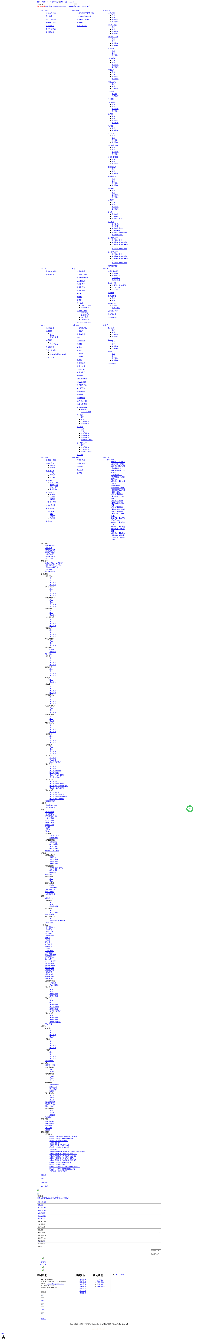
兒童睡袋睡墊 (82, 407)
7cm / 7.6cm (54, 344)
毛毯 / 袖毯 (116, 308)
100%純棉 (111, 102)
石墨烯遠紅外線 (82, 278)
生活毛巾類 (50, 511)
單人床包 (115, 214)
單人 (113, 15)
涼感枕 (79, 300)
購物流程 (83, 1282)
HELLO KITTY (82, 369)
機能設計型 (112, 283)
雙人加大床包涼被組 (119, 249)
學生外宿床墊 (51, 350)
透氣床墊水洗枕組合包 (58, 354)
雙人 (113, 17)
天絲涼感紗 (116, 275)
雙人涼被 (80, 455)
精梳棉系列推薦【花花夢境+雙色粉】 (117, 514)
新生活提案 (50, 32)
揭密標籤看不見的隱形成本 (59, 1145)
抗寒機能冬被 (113, 311)
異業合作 (100, 1284)
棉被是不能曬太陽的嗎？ (59, 1141)
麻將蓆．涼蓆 (51, 460)
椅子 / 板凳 (54, 487)
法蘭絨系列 (81, 391)
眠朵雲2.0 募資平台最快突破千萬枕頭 (63, 1136)
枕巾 (51, 514)
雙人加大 (115, 19)
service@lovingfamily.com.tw (55, 1284)
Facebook (71, 2)
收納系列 (49, 480)
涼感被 (105, 268)
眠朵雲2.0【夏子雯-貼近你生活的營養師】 (118, 529)
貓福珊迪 (80, 357)
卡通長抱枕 (85, 307)
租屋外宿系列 (113, 157)
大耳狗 (79, 344)
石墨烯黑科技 (113, 317)
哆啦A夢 (80, 375)
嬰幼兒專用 (54, 337)
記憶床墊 (49, 340)
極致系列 (111, 70)
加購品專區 (50, 26)
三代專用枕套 (51, 274)
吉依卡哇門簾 (51, 502)
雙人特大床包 (117, 254)
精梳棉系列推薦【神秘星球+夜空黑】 (117, 503)
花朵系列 (111, 200)
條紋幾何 (111, 188)
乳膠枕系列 (81, 290)
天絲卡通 (80, 395)
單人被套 (115, 216)
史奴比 (79, 347)
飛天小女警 (81, 341)
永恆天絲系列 (113, 37)
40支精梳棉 (85, 315)
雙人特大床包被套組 (119, 256)
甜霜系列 (115, 273)
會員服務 (83, 1293)
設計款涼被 (116, 287)
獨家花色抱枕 (51, 505)
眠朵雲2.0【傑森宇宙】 (58, 1164)
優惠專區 (75, 10)
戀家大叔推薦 (50, 6)
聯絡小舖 (63, 2)
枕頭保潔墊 (112, 363)
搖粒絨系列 (112, 167)
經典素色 (111, 133)
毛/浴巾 (52, 518)
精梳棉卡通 (81, 398)
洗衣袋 (52, 468)
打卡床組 (111, 99)
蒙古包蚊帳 (50, 508)
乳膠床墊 (49, 331)
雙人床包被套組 (117, 228)
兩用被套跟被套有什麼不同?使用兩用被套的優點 (118, 490)
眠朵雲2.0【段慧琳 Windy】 (60, 1147)
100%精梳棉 (112, 58)
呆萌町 (74, 6)
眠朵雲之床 (50, 328)
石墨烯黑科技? (116, 475)
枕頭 (73, 268)
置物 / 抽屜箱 (55, 483)
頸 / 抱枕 (80, 303)
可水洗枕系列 (82, 274)
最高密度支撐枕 (51, 271)
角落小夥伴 (81, 366)
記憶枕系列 (81, 284)
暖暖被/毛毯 (112, 303)
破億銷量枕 (81, 271)
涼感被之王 (116, 278)
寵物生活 (49, 521)
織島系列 (111, 48)
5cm (51, 333)
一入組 (52, 473)
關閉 (3, 1333)
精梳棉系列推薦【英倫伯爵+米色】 (62, 1158)
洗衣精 (52, 465)
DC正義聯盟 (81, 382)
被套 (82, 419)
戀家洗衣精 (68, 6)
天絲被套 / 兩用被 (83, 19)
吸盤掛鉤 (53, 489)
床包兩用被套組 (87, 440)
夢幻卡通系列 (82, 401)
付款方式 (83, 1284)
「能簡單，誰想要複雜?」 (59, 1171)
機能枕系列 (81, 287)
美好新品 (49, 16)
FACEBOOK (119, 1274)
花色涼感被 (116, 280)
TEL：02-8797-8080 (47, 1280)
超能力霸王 (81, 372)
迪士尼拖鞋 (50, 492)
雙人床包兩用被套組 (119, 232)
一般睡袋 (84, 409)
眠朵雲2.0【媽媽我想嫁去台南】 (61, 1162)
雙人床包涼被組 (117, 235)
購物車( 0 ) (46, 2)
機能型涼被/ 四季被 (119, 285)
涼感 (62, 6)
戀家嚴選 (75, 457)
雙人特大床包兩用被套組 (59, 797)
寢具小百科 (107, 457)
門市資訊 (55, 2)
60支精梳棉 (85, 319)
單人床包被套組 (117, 218)
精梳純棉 (80, 22)
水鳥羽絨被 (112, 314)
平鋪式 (110, 351)
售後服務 (83, 1286)
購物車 (43, 1175)
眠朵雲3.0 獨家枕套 (84, 322)
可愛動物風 (112, 176)
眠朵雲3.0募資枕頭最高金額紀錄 (61, 1138)
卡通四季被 (112, 296)
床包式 (110, 340)
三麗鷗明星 (81, 363)
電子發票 (83, 1291)
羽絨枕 (79, 293)
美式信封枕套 (113, 266)
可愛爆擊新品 (82, 328)
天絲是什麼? (115, 485)
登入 (38, 2)
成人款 (52, 499)
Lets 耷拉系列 (86, 305)
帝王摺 (114, 94)
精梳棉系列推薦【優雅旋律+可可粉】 (117, 496)
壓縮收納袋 (50, 471)
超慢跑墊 (86, 6)
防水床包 (111, 328)
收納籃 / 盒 (54, 485)
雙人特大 (115, 22)
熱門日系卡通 (82, 385)
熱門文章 (110, 459)
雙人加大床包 (117, 240)
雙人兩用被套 (117, 230)
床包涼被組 (85, 423)
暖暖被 (114, 306)
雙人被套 (115, 226)
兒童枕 (79, 297)
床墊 (43, 325)
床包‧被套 (106, 10)
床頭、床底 (50, 357)
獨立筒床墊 (50, 347)
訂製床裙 (111, 91)
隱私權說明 (101, 1286)
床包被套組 (85, 421)
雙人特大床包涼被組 (119, 263)
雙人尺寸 (111, 222)
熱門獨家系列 (113, 145)
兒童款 (52, 497)
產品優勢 (83, 1280)
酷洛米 (79, 350)
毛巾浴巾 (80, 470)
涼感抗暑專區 (113, 271)
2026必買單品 (51, 22)
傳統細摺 (115, 96)
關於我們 (44, 1182)
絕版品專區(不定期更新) (85, 13)
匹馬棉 (110, 126)
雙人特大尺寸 (113, 252)
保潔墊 (105, 325)
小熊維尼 (80, 353)
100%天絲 (111, 13)
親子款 (52, 494)
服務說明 (44, 1186)
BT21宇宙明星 (82, 379)
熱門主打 (44, 10)
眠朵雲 (57, 6)
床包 (82, 417)
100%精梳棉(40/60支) (84, 16)
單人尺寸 (111, 212)
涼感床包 (111, 114)
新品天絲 (80, 6)
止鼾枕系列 (81, 281)
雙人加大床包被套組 (119, 242)
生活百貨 (44, 457)
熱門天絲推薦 (51, 19)
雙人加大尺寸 (113, 238)
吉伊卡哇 (80, 337)
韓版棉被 (111, 293)
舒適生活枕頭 (51, 29)
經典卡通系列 (82, 404)
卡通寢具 (75, 325)
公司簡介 (100, 1280)
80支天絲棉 (112, 82)
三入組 (52, 475)
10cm (52, 335)
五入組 (52, 477)
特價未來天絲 (82, 26)
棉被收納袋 (81, 463)
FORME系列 (112, 25)
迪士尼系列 (81, 388)
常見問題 (83, 1289)
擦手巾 (52, 516)
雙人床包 (115, 224)
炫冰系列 (80, 331)
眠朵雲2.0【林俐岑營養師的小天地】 (63, 1169)
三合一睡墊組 (86, 412)
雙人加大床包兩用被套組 (59, 786)
